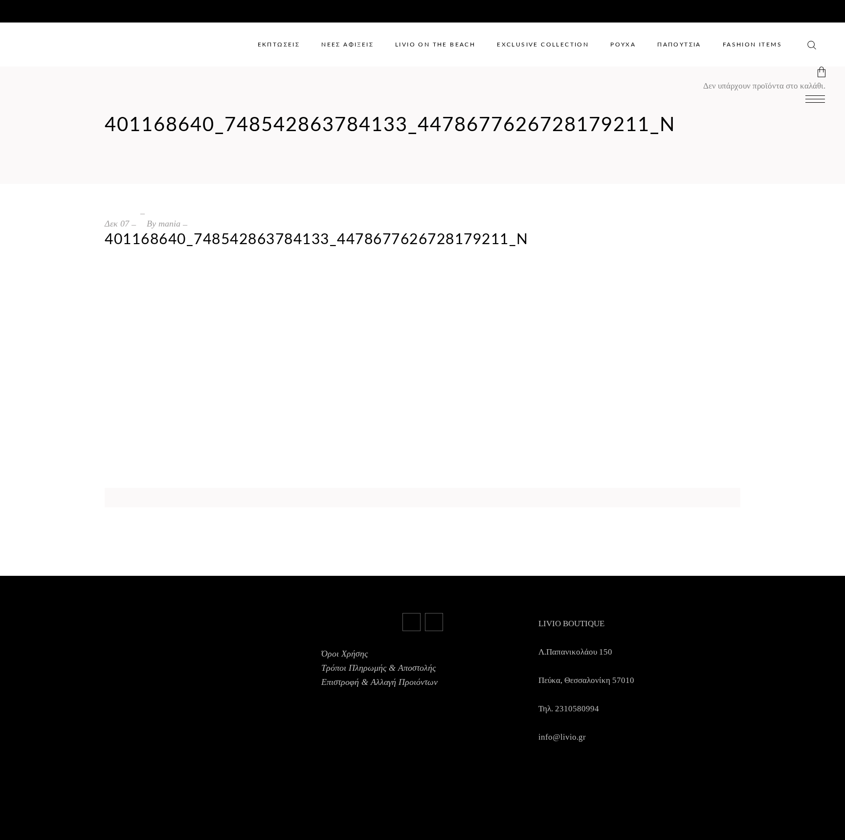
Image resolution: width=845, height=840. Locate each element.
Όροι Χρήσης (344, 653)
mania (169, 223)
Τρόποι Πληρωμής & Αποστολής (378, 668)
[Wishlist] (798, 43)
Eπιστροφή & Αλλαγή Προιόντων (379, 682)
